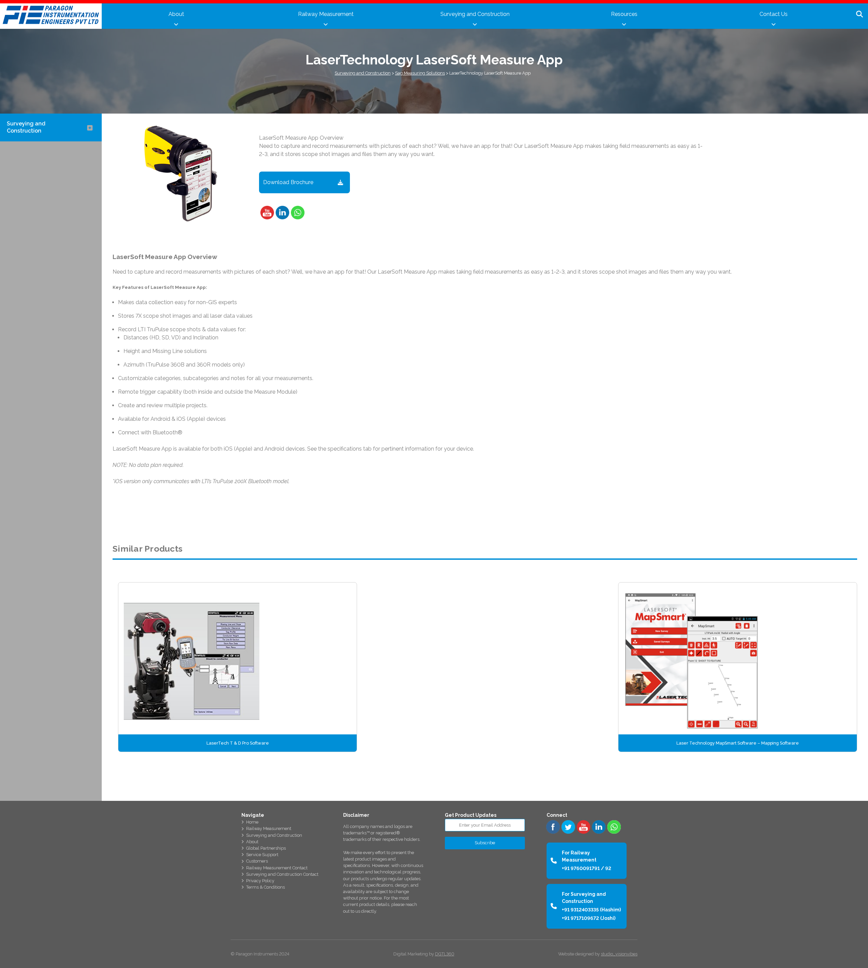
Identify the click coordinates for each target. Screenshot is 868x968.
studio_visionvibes (619, 953)
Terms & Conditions (265, 887)
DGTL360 (444, 953)
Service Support (262, 854)
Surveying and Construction (475, 14)
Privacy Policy (260, 880)
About (176, 14)
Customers (257, 861)
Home (252, 822)
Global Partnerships (266, 848)
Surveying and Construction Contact (282, 874)
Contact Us (774, 14)
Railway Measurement (326, 14)
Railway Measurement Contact (277, 867)
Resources (624, 14)
